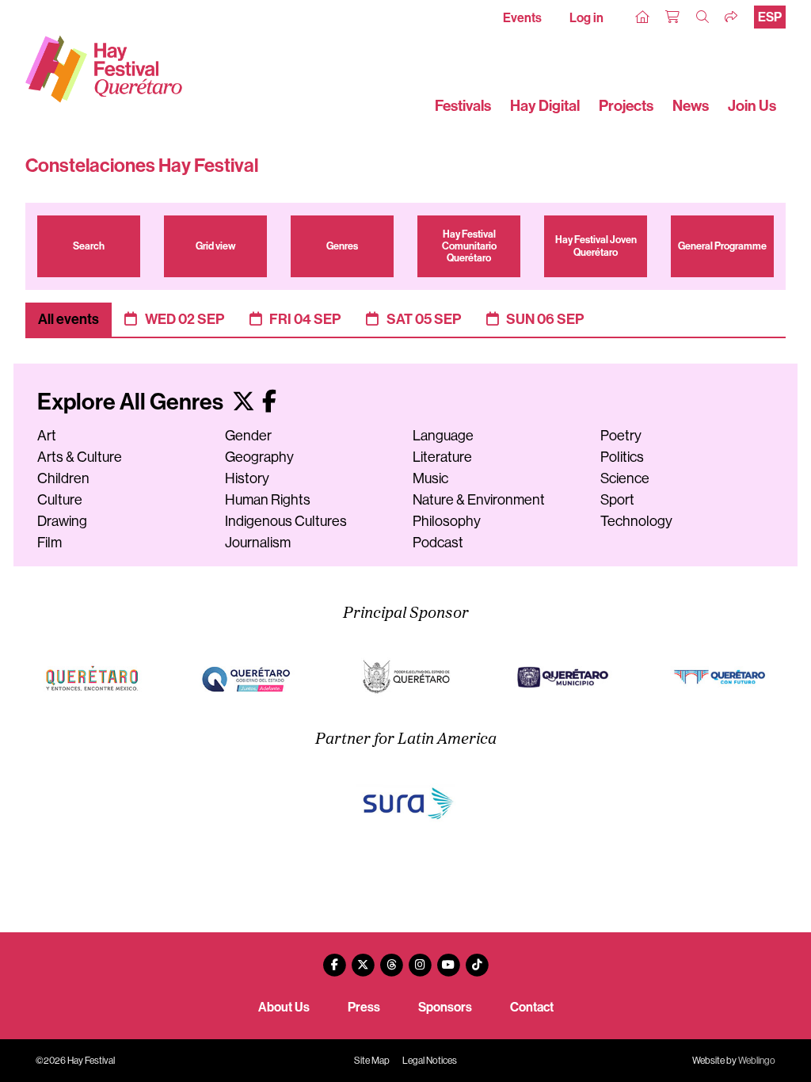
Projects (626, 105)
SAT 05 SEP (423, 319)
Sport (617, 500)
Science (624, 478)
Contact (532, 1007)
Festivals (463, 105)
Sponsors (445, 1007)
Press (364, 1007)
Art (46, 436)
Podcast (438, 543)
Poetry (621, 436)
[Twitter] (362, 958)
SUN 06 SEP (545, 319)
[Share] (731, 17)
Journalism (258, 543)
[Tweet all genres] (243, 402)
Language (443, 436)
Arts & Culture (79, 457)
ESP (770, 17)
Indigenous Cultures (286, 521)
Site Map (372, 1060)
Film (49, 543)
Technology (636, 521)
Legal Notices (429, 1060)
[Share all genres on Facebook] (269, 402)
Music (430, 478)
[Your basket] (673, 17)
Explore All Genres (132, 402)
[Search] (703, 17)
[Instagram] (420, 958)
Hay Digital (545, 105)
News (690, 105)
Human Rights (267, 500)
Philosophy (447, 521)
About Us (284, 1007)
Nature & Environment (479, 500)
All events (68, 319)
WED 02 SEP (184, 319)
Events (522, 17)
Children (63, 478)
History (247, 478)
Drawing (62, 521)
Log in (586, 17)
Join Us (752, 105)
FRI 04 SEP (305, 319)
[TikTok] (477, 958)
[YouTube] (448, 958)
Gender (248, 436)
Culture (59, 500)
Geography (259, 457)
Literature (442, 457)
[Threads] (391, 958)
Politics (622, 457)
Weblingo (756, 1060)
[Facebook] (334, 958)
